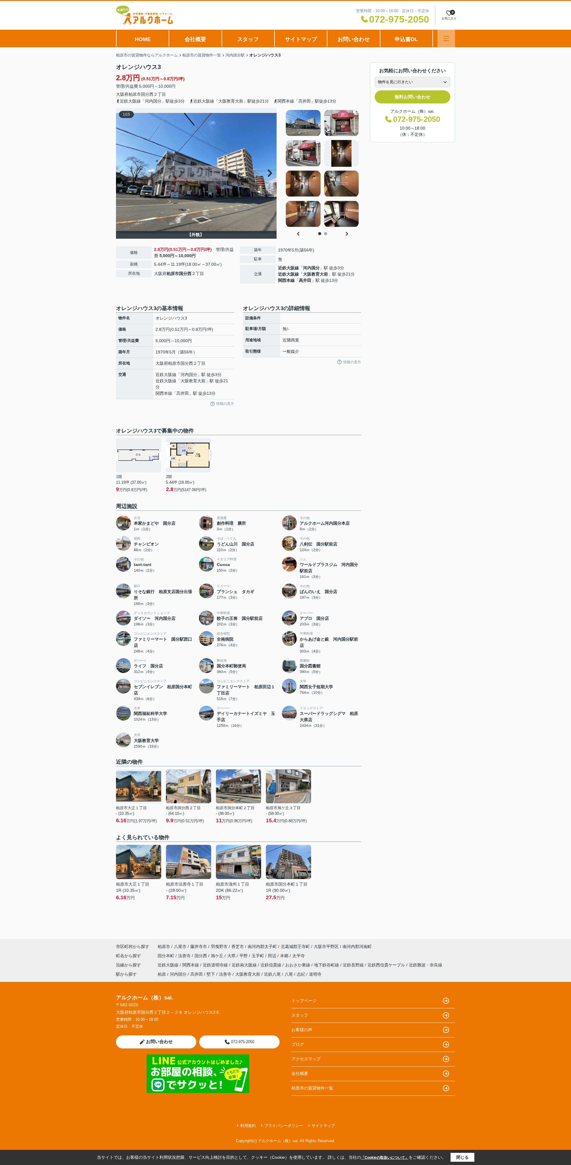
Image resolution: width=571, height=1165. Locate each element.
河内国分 (311, 267)
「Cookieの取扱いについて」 (385, 1157)
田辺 (272, 955)
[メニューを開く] (446, 38)
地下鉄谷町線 (327, 965)
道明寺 (315, 974)
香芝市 (237, 946)
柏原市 (134, 94)
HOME (143, 39)
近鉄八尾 (272, 974)
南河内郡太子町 (262, 946)
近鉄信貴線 (272, 965)
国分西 (147, 94)
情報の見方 (225, 404)
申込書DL (406, 39)
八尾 (289, 974)
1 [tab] (319, 233)
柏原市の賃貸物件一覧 (312, 1088)
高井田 (305, 280)
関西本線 (286, 280)
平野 (244, 955)
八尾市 (180, 946)
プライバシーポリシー (283, 1125)
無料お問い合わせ (412, 96)
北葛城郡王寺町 (295, 946)
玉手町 (258, 955)
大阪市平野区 (326, 946)
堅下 (211, 974)
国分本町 (166, 955)
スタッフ (248, 39)
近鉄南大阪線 (245, 965)
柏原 (162, 974)
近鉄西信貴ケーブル (387, 965)
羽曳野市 (219, 946)
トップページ (303, 1000)
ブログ (297, 1044)
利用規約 (248, 1125)
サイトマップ (301, 39)
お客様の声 (301, 1029)
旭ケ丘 (218, 955)
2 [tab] (325, 233)
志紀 (301, 974)
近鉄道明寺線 (216, 965)
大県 (232, 955)
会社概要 (195, 39)
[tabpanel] (322, 168)
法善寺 (185, 955)
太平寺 (298, 955)
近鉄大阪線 (288, 267)
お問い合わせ (354, 39)
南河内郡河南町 (357, 946)
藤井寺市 (198, 946)
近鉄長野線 (354, 965)
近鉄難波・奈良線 (425, 965)
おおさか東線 (298, 965)
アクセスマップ (306, 1058)
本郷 (285, 955)
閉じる (462, 1157)
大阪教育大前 (315, 274)
